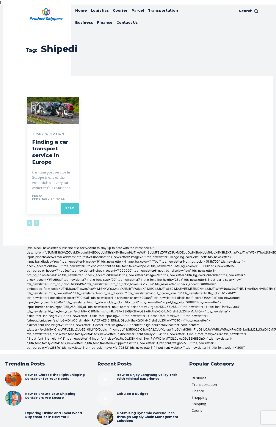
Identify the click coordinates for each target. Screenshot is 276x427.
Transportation (48, 133)
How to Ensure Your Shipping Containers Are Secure (50, 396)
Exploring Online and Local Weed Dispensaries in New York (53, 415)
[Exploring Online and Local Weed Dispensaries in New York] (13, 417)
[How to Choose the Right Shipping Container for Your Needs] (13, 379)
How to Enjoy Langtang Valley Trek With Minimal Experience (147, 377)
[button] (249, 11)
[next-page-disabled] (36, 223)
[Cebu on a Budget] (105, 398)
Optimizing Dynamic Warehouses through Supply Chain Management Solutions (147, 417)
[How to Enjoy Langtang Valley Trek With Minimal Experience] (105, 379)
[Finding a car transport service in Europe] (53, 110)
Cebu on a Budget (132, 394)
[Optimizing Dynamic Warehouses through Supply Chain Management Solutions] (105, 417)
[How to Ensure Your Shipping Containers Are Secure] (13, 398)
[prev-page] (29, 223)
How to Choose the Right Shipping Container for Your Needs (55, 377)
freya (37, 196)
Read (69, 208)
